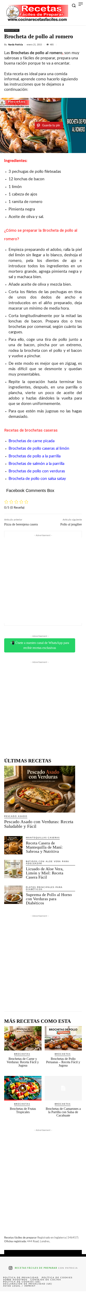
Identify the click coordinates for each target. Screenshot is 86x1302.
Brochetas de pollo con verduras (37, 471)
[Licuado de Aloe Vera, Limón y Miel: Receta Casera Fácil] (13, 869)
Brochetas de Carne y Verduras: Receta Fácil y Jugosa (23, 1062)
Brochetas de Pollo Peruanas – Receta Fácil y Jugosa (63, 1062)
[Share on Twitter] (25, 1296)
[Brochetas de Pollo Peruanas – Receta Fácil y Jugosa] (63, 1038)
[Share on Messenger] (77, 1296)
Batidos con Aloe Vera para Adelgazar (47, 862)
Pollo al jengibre (71, 524)
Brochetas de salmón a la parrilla (36, 464)
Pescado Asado (15, 816)
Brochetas (11, 30)
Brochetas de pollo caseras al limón (39, 449)
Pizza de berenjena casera (21, 524)
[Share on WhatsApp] (60, 1296)
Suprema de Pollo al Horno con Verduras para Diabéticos (49, 898)
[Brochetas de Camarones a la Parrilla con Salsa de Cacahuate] (63, 1088)
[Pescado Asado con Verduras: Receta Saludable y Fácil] (39, 789)
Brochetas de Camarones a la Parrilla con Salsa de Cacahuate (63, 1112)
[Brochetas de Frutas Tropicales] (23, 1088)
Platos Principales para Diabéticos (44, 888)
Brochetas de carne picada (31, 441)
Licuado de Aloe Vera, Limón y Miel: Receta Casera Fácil (44, 872)
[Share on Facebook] (8, 1296)
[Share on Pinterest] (43, 1296)
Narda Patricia (15, 45)
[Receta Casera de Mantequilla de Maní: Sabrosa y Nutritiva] (13, 845)
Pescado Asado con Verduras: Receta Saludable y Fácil (38, 824)
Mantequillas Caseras (43, 838)
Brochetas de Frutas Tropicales (23, 1110)
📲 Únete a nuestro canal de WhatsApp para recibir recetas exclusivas (39, 645)
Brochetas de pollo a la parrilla (35, 456)
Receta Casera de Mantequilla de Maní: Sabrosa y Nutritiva (44, 847)
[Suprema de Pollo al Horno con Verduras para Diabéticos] (13, 895)
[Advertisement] (43, 580)
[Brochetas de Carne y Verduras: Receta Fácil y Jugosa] (23, 1038)
